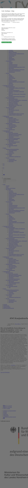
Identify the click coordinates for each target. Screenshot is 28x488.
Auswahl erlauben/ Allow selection (8, 39)
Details (3, 24)
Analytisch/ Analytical (16, 22)
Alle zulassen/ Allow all (6, 42)
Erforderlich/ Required (6, 22)
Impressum (3, 30)
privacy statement (4, 33)
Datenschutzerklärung (4, 28)
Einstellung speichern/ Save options (9, 36)
